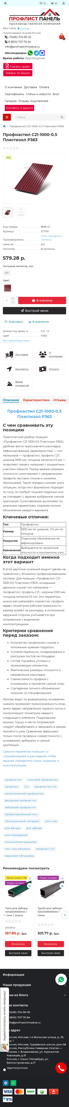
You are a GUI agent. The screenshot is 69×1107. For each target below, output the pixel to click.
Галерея (10, 101)
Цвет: (6, 280)
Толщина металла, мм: (18, 266)
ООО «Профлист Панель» (51, 237)
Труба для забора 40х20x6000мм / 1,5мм (50, 912)
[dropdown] (5, 3)
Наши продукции (17, 985)
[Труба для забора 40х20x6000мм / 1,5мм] (51, 889)
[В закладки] (29, 878)
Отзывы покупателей (33, 101)
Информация (13, 975)
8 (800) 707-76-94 (19, 41)
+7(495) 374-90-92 (19, 37)
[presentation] (4, 915)
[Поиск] (62, 117)
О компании (13, 87)
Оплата (44, 87)
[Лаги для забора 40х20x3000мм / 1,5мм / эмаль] (18, 889)
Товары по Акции (18, 73)
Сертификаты (14, 94)
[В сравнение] (29, 885)
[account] (63, 3)
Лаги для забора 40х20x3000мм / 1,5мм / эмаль (16, 912)
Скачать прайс (19, 66)
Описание (11, 400)
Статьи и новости (38, 94)
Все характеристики (16, 340)
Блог (56, 94)
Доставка (30, 87)
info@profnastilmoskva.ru (22, 46)
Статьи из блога (15, 995)
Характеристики (36, 400)
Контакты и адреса (19, 108)
